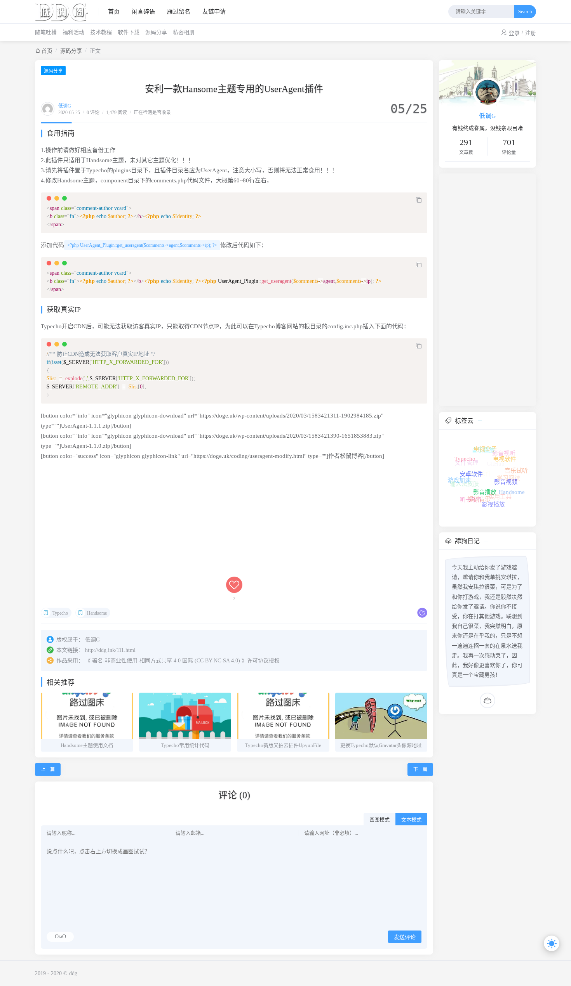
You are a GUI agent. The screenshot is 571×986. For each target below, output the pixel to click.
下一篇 (420, 769)
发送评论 (405, 937)
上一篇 (48, 769)
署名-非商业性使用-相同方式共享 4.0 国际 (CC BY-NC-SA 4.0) (166, 661)
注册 (530, 33)
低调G (64, 106)
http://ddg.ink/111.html (110, 650)
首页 (114, 12)
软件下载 (128, 32)
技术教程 (101, 32)
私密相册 (184, 32)
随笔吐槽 (46, 32)
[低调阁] (67, 11)
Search (525, 11)
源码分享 (156, 32)
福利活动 (73, 32)
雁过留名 (178, 12)
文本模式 (411, 820)
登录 (514, 33)
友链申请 (214, 12)
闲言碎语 (143, 12)
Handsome (97, 613)
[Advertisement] (234, 522)
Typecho (60, 613)
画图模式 (379, 820)
